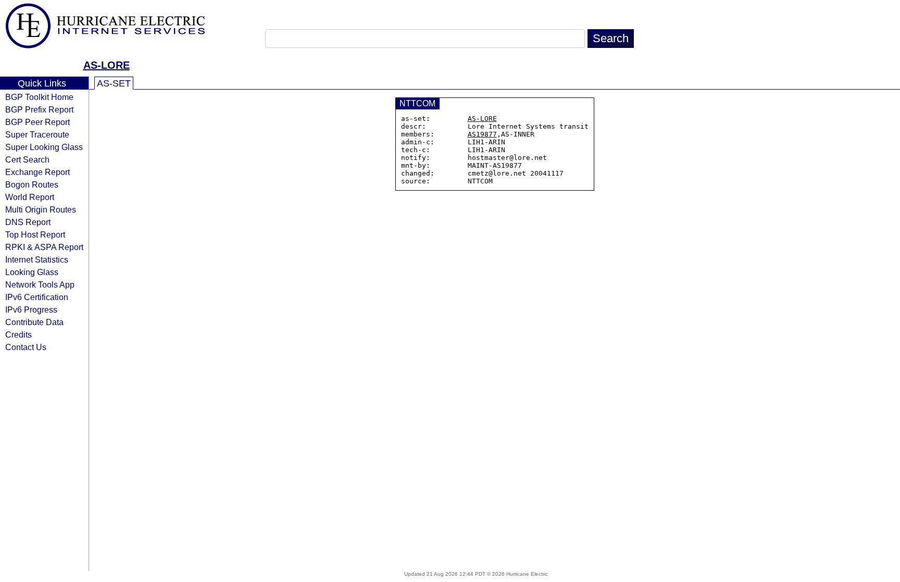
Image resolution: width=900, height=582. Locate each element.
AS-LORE (106, 65)
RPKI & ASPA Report (44, 247)
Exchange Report (37, 172)
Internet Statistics (36, 259)
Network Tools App (39, 284)
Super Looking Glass (44, 147)
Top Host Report (35, 234)
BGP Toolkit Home (39, 97)
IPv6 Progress (31, 309)
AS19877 (482, 134)
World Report (29, 197)
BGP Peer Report (37, 122)
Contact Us (25, 347)
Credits (18, 334)
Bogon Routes (31, 184)
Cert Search (27, 159)
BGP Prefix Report (39, 109)
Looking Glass (31, 272)
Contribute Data (34, 322)
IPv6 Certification (36, 297)
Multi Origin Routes (40, 209)
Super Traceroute (37, 134)
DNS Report (28, 222)
